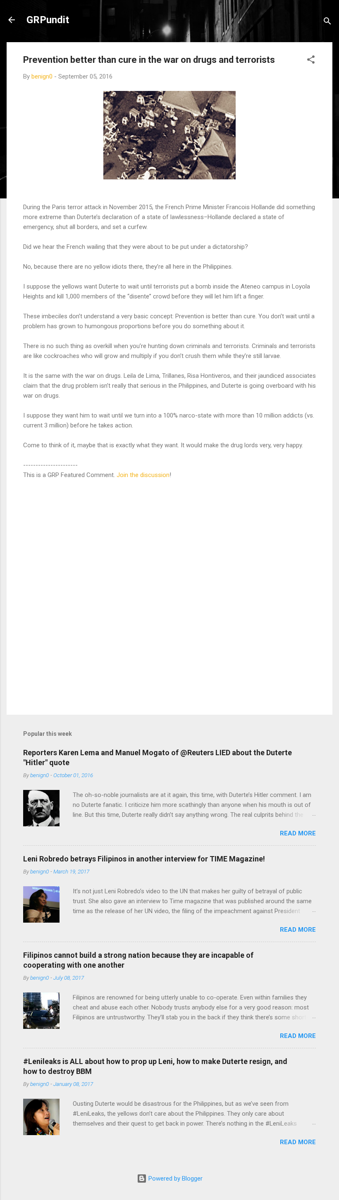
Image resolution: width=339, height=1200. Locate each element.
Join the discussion (143, 475)
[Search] (327, 22)
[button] (311, 61)
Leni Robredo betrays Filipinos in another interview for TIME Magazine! (144, 858)
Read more (298, 833)
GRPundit (47, 20)
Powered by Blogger (175, 1178)
